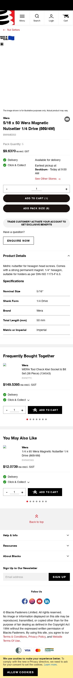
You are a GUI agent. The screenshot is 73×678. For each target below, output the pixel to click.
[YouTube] (40, 601)
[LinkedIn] (47, 601)
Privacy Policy (37, 636)
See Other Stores (45, 178)
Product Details (14, 256)
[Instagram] (33, 601)
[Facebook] (25, 601)
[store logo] (7, 17)
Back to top (36, 521)
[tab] (36, 256)
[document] (36, 666)
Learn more (50, 664)
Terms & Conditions (15, 636)
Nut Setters (13, 29)
